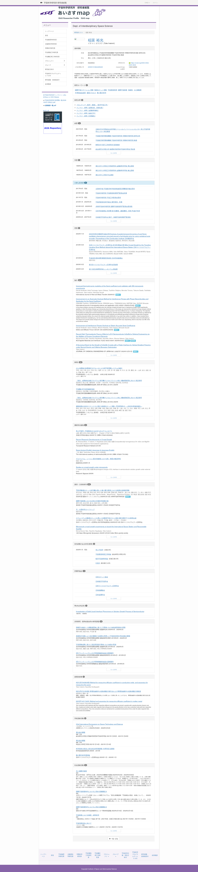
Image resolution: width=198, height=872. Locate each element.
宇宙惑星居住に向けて (83, 823)
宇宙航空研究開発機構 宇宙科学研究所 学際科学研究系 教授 (116, 140)
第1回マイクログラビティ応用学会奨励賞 (103, 264)
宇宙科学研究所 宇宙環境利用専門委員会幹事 (111, 193)
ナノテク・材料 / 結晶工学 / (86, 113)
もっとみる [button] (114, 153)
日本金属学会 (100, 594)
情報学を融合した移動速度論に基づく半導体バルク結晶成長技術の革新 (101, 627)
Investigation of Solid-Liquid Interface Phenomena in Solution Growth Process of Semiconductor (110, 611)
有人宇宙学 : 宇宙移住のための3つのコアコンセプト (94, 431)
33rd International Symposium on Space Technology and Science (99, 724)
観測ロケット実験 (100, 90)
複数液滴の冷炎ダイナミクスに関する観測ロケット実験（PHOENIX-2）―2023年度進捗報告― (109, 406)
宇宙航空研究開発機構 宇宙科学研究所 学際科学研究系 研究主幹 (118, 136)
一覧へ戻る (114, 839)
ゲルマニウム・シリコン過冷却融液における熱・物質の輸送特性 (98, 458)
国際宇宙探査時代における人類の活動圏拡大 (91, 791)
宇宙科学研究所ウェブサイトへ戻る (55, 95)
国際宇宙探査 (122, 90)
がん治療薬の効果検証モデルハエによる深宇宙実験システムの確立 (99, 368)
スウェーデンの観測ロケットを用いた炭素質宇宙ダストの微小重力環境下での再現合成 (106, 518)
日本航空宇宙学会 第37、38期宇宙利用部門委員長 (113, 217)
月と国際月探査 (81, 771)
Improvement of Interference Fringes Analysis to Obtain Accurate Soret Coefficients (105, 325)
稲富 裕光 (95, 39)
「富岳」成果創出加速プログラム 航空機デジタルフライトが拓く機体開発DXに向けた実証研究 (109, 380)
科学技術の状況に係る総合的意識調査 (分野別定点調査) (95, 748)
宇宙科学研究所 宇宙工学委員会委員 (108, 197)
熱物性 (130, 90)
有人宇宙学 (99, 550)
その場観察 (137, 90)
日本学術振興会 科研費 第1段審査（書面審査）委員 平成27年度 (118, 211)
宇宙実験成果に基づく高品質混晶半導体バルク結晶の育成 (96, 644)
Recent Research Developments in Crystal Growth (94, 439)
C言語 (98, 563)
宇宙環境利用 (112, 90)
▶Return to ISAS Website (51, 97)
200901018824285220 (95, 67)
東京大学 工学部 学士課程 (104, 175)
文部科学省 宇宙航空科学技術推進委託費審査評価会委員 (115, 188)
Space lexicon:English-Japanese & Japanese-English (95, 450)
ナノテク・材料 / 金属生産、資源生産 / (90, 107)
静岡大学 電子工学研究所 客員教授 (108, 144)
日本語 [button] (147, 2)
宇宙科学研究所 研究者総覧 (55, 2)
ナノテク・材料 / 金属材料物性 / (88, 110)
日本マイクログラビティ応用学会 (107, 586)
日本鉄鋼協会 (100, 590)
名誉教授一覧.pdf (50, 105)
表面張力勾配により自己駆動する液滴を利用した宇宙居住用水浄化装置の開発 (103, 636)
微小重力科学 (101, 92)
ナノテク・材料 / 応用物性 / (86, 116)
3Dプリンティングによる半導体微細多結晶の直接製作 (95, 653)
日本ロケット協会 (102, 577)
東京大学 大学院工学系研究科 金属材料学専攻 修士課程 (115, 170)
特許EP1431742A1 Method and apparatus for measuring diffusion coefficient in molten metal (109, 701)
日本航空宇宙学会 (102, 581)
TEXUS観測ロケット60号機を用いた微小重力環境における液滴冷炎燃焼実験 (102, 490)
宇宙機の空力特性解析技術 (85, 389)
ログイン (155, 2)
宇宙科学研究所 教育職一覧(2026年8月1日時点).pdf (54, 101)
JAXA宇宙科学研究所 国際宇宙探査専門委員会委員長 (114, 206)
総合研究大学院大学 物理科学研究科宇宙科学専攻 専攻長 (115, 149)
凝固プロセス (91, 92)
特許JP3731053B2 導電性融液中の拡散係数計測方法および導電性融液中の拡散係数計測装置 (108, 691)
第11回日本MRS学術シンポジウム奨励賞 (103, 269)
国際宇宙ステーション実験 (84, 90)
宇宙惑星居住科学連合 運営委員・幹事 (109, 202)
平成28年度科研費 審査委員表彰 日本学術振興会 (106, 258)
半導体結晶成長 (80, 92)
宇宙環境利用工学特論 (103, 554)
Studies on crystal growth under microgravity (92, 467)
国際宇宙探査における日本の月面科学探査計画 (92, 501)
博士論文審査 (80, 732)
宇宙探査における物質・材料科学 (87, 815)
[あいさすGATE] (52, 117)
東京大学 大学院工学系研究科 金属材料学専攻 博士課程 (115, 166)
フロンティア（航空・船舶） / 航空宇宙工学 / (92, 105)
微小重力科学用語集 (83, 755)
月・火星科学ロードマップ (85, 509)
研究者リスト (78, 32)
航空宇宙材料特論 (102, 558)
